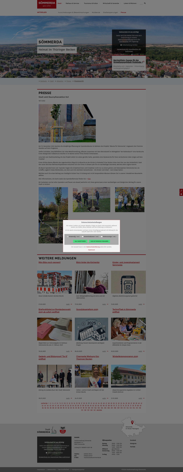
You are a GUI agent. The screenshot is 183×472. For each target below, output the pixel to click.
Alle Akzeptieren (80, 241)
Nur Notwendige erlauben (99, 241)
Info (78, 236)
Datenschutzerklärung (93, 247)
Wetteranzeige (107, 236)
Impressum (91, 250)
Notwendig (72, 236)
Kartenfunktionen (89, 236)
